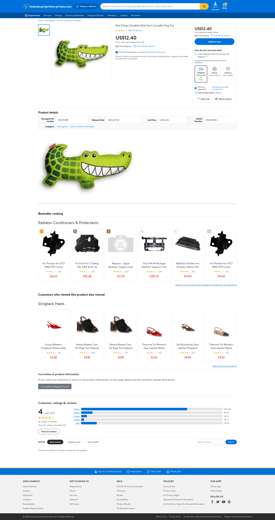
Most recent (55, 441)
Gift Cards (74, 503)
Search (231, 441)
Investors (27, 499)
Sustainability (29, 503)
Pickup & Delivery (96, 15)
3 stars (77, 416)
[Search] (204, 6)
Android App (216, 490)
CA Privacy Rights (171, 495)
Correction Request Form (55, 386)
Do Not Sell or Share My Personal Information (183, 503)
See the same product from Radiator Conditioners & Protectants (206, 284)
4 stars (77, 412)
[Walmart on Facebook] (212, 502)
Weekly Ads (175, 471)
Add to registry (225, 98)
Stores (72, 490)
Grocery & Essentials (74, 15)
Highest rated (74, 441)
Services (47, 15)
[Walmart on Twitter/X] (218, 502)
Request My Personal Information (178, 499)
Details (218, 93)
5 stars (77, 409)
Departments (34, 15)
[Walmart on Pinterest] (229, 502)
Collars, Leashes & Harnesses (69, 20)
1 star (77, 423)
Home (40, 20)
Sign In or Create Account (110, 471)
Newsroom (28, 495)
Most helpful (93, 441)
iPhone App (215, 486)
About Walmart (30, 486)
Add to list (205, 98)
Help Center (136, 471)
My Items (135, 15)
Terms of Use (169, 486)
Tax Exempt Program (126, 508)
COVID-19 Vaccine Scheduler (130, 486)
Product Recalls (124, 503)
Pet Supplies (50, 20)
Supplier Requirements (33, 508)
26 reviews (137, 30)
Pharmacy (112, 15)
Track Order (156, 471)
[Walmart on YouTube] (223, 502)
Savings (58, 15)
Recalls (120, 495)
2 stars (77, 419)
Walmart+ (74, 499)
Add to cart (214, 41)
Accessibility (122, 499)
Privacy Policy (169, 490)
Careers (123, 15)
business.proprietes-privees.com (151, 52)
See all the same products (225, 365)
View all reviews (49, 431)
